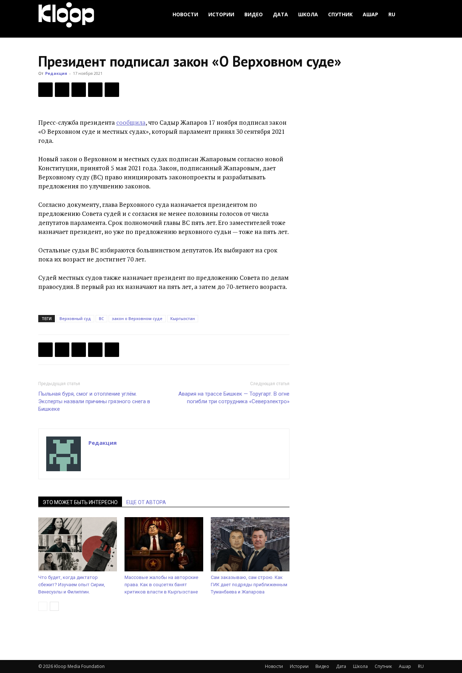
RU (391, 14)
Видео (253, 14)
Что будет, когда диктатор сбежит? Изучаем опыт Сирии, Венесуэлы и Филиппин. (71, 585)
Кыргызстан (182, 318)
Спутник (340, 14)
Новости (185, 14)
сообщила (130, 122)
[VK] (78, 89)
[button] (415, 14)
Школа (308, 14)
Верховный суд (75, 318)
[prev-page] (42, 606)
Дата (280, 14)
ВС (101, 318)
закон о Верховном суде (137, 318)
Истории (221, 14)
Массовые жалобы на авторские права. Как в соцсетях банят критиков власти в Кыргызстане (161, 585)
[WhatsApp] (112, 89)
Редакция (56, 73)
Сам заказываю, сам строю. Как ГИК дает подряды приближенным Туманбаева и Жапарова (249, 585)
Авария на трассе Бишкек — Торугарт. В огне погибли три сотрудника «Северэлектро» (233, 398)
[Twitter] (62, 89)
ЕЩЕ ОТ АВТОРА (146, 502)
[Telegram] (95, 89)
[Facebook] (45, 89)
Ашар (370, 14)
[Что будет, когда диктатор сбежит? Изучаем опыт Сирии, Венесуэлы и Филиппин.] (77, 544)
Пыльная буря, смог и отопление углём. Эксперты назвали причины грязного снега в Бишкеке (94, 401)
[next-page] (54, 606)
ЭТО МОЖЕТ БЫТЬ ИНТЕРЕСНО (80, 502)
